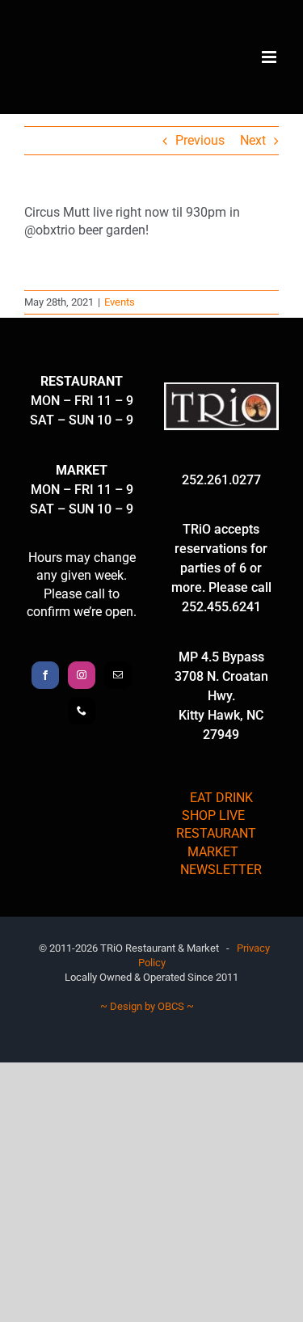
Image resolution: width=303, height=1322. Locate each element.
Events (119, 302)
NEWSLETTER (221, 869)
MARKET (212, 852)
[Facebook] (45, 675)
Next (253, 140)
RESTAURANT (216, 833)
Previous (200, 140)
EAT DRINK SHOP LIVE (217, 806)
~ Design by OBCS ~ (147, 1006)
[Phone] (81, 710)
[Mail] (118, 675)
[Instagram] (81, 675)
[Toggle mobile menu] (270, 57)
